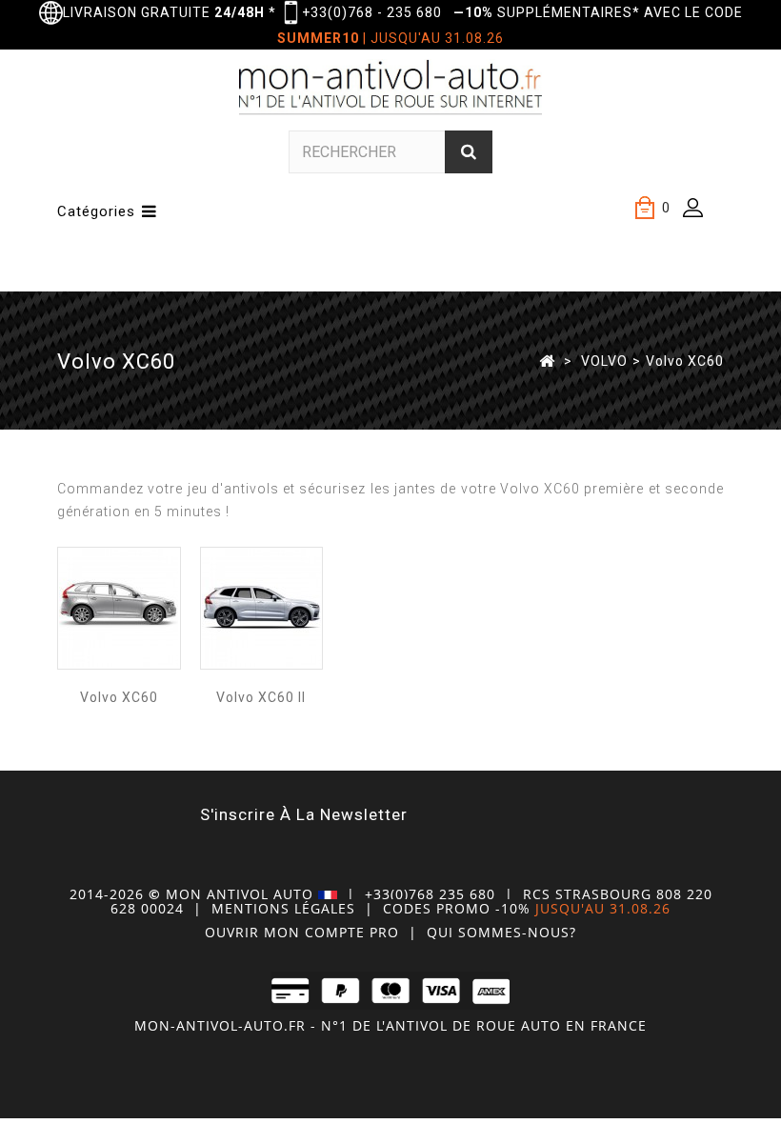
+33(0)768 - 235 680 (372, 12)
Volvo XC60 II (261, 697)
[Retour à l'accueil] (547, 360)
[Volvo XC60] (119, 608)
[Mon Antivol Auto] (391, 90)
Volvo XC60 (119, 697)
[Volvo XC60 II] (262, 608)
